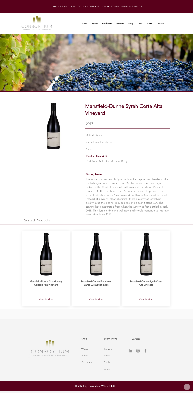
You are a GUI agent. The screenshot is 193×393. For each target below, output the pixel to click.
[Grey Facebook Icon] (145, 351)
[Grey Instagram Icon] (138, 351)
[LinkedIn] (130, 351)
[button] (89, 349)
